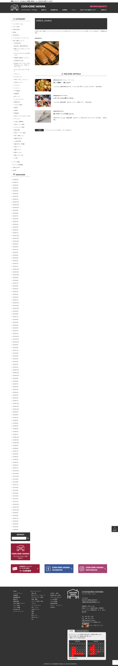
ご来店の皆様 (17, 141)
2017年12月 (16, 470)
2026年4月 (15, 190)
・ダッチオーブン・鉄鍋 (37, 597)
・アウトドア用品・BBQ (37, 601)
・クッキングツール (36, 605)
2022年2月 (15, 330)
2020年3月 (15, 395)
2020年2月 (15, 398)
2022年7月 (15, 316)
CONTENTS (16, 35)
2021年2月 (15, 364)
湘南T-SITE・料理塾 (19, 144)
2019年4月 (15, 426)
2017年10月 (16, 476)
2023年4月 (15, 291)
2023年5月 (15, 288)
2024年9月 (15, 244)
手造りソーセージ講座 (19, 132)
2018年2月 (15, 465)
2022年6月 (15, 319)
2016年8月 (15, 515)
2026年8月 (15, 179)
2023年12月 (16, 269)
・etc (32, 619)
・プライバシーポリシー (55, 597)
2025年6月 (15, 218)
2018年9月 (15, 445)
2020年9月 (15, 378)
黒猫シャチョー (18, 152)
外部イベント (17, 146)
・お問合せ (52, 607)
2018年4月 (15, 459)
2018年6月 (15, 454)
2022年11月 (16, 305)
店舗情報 (15, 595)
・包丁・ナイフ (34, 607)
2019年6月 (15, 420)
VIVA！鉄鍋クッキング (45, 31)
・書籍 (32, 611)
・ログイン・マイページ (55, 605)
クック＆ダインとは (18, 24)
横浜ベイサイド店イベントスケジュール (22, 49)
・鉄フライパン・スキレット (38, 595)
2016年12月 (16, 504)
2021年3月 (15, 361)
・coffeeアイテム (35, 609)
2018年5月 (15, 456)
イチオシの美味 (18, 104)
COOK (36, 31)
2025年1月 (15, 232)
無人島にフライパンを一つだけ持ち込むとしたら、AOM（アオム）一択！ (22, 65)
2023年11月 (16, 272)
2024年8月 (15, 246)
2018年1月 (15, 468)
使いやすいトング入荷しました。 (64, 114)
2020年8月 (15, 381)
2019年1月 (15, 434)
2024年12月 (16, 235)
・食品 (32, 613)
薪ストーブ (17, 96)
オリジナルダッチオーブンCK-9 (22, 70)
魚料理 (16, 110)
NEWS (61, 111)
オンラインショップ (18, 611)
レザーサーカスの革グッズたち (63, 98)
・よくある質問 (53, 599)
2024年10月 (16, 241)
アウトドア (17, 118)
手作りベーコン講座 (19, 124)
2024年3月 (15, 260)
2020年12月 (16, 370)
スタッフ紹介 (16, 26)
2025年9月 (15, 210)
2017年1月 (15, 501)
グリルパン (17, 85)
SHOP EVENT (63, 95)
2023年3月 (15, 294)
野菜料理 (16, 113)
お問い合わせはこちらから (88, 620)
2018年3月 (15, 462)
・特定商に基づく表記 (55, 595)
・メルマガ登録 (53, 601)
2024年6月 (15, 252)
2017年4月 (15, 493)
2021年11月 (16, 339)
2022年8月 (15, 314)
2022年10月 (16, 308)
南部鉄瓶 (16, 93)
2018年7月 (15, 451)
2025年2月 (15, 230)
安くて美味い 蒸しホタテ (62, 82)
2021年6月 (15, 353)
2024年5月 (15, 255)
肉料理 (16, 107)
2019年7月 (15, 417)
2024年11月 (16, 238)
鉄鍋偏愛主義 (16, 597)
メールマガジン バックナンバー (21, 38)
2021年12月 (16, 336)
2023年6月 (15, 286)
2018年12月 (16, 437)
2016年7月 (15, 518)
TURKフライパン (18, 82)
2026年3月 (15, 193)
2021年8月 (15, 347)
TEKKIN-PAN (17, 43)
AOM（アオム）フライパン (67, 80)
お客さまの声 (16, 167)
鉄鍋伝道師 (16, 601)
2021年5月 (15, 356)
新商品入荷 (17, 102)
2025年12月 (16, 202)
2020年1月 (15, 400)
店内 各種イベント (19, 135)
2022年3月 (15, 328)
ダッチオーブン (18, 76)
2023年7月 (15, 283)
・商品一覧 (33, 593)
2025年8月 (15, 213)
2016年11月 (16, 507)
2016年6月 (15, 521)
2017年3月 (15, 496)
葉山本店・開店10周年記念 (21, 46)
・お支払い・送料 (53, 593)
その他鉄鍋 (17, 90)
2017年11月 (16, 473)
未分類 (14, 170)
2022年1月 (15, 333)
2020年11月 (16, 372)
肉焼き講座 (17, 130)
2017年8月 (15, 482)
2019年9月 (15, 412)
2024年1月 (15, 266)
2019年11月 (16, 406)
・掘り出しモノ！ (35, 617)
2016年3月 (15, 529)
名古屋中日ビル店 (18, 60)
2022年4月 (15, 325)
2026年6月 (15, 185)
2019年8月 (15, 414)
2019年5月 (15, 423)
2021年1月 (15, 367)
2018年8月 (15, 448)
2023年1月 (15, 300)
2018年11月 (16, 440)
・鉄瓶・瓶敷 (34, 599)
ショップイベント (17, 593)
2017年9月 (15, 479)
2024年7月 (15, 249)
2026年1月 (15, 199)
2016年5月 (15, 524)
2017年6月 (15, 487)
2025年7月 (15, 216)
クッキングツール (18, 99)
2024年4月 (15, 258)
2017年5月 (15, 490)
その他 (16, 158)
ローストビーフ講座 (19, 127)
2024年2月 (15, 263)
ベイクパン (17, 88)
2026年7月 (15, 182)
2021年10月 (16, 342)
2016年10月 (16, 510)
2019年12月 (16, 403)
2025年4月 (15, 224)
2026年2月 (15, 196)
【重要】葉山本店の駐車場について (91, 602)
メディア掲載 (16, 162)
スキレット (17, 74)
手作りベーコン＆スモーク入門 (22, 116)
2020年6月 (15, 386)
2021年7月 (15, 350)
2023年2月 (15, 297)
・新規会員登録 (53, 603)
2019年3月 (15, 428)
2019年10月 (16, 409)
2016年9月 (15, 512)
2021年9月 (15, 344)
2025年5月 (15, 221)
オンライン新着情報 (18, 164)
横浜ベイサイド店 (18, 155)
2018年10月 (16, 442)
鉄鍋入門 (15, 599)
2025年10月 (16, 207)
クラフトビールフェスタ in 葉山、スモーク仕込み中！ (86, 31)
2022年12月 (16, 302)
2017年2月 (15, 498)
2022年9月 (15, 311)
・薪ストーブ (34, 615)
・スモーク (33, 603)
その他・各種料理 (18, 121)
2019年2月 (15, 431)
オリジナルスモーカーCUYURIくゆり (61, 31)
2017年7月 (15, 484)
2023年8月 (15, 280)
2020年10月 (16, 375)
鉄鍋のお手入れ (18, 138)
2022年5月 (15, 322)
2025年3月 (15, 227)
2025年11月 (16, 204)
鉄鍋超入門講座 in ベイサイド (21, 57)
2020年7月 (15, 384)
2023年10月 (16, 274)
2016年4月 (15, 526)
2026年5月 (15, 188)
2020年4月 (15, 392)
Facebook (15, 609)
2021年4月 (15, 358)
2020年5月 (15, 389)
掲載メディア (17, 149)
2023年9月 (15, 277)
